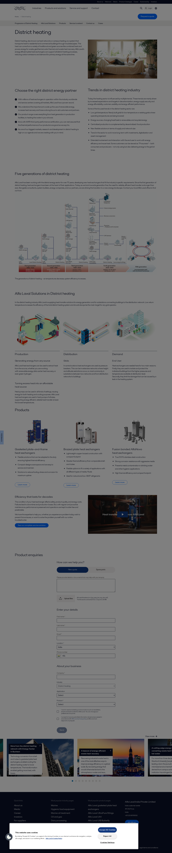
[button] (9, 837)
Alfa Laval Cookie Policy (54, 838)
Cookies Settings (107, 842)
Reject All (107, 836)
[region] (73, 836)
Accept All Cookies (107, 830)
